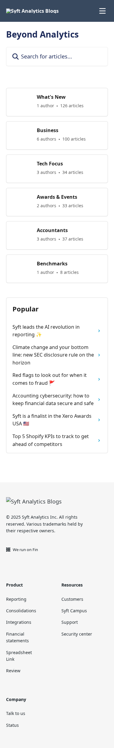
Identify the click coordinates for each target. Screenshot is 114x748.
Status (12, 725)
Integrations (18, 622)
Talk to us (15, 713)
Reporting (16, 599)
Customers (72, 599)
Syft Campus (74, 610)
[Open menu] (102, 11)
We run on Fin (25, 549)
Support (69, 622)
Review (13, 670)
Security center (76, 634)
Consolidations (21, 610)
